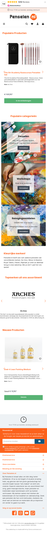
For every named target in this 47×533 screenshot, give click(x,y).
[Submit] (39, 441)
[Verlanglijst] (32, 24)
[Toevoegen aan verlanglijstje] (40, 62)
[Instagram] (20, 513)
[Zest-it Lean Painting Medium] (23, 349)
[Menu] (4, 24)
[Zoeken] (26, 24)
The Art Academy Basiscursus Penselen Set (22, 74)
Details (23, 397)
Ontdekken (23, 148)
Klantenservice (9, 460)
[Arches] (23, 295)
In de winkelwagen (23, 101)
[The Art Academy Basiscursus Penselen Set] (23, 53)
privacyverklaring (10, 448)
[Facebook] (14, 513)
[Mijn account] (37, 24)
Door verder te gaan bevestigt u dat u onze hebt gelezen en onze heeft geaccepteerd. (22, 448)
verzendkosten (29, 523)
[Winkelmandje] (43, 24)
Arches (23, 311)
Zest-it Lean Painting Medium (17, 369)
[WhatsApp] (33, 513)
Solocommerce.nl (35, 529)
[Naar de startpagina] (23, 17)
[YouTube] (26, 513)
